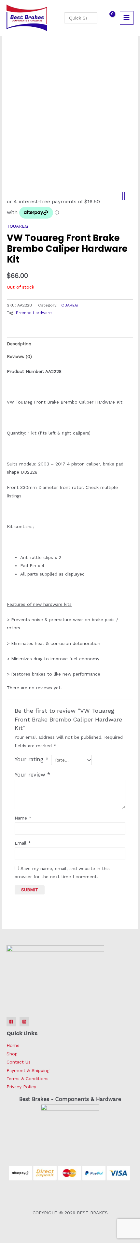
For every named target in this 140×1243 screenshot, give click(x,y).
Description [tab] (19, 343)
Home (13, 1045)
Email (23, 843)
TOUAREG (17, 226)
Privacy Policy (21, 1086)
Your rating (32, 759)
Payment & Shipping (28, 1070)
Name (23, 818)
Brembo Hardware (34, 312)
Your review (32, 775)
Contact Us (19, 1061)
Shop (12, 1053)
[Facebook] (11, 1021)
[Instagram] (24, 1021)
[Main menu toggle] (126, 18)
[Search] (93, 18)
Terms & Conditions (28, 1078)
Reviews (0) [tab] (19, 356)
